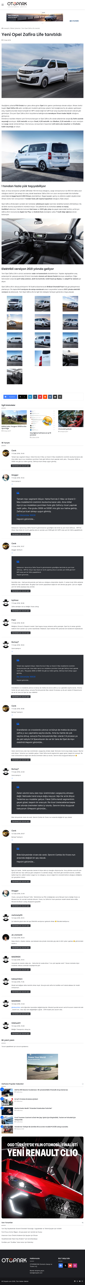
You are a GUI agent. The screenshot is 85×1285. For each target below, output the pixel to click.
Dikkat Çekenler (15, 28)
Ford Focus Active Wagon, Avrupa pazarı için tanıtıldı (18, 1232)
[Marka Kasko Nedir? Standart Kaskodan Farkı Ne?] (7, 1111)
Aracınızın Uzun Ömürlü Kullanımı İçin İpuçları (16, 1235)
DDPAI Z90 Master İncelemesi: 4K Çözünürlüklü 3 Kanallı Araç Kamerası (41, 1090)
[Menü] (3, 5)
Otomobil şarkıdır (65, 429)
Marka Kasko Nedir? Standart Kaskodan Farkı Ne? (33, 1108)
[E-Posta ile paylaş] (55, 397)
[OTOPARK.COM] (17, 4)
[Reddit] (45, 397)
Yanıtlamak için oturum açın (20, 466)
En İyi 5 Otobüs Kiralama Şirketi (26, 1099)
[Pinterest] (40, 397)
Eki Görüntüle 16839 (26, 515)
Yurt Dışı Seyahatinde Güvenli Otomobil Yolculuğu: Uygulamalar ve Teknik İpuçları (28, 1228)
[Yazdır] (60, 397)
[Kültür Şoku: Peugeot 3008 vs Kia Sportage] (14, 417)
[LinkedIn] (30, 397)
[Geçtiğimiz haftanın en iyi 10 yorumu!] (42, 420)
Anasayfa (6, 28)
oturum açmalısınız (22, 1046)
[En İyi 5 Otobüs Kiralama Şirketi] (7, 1102)
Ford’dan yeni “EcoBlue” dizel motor (13, 1242)
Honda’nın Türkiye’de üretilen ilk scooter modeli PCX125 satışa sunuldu (41, 1127)
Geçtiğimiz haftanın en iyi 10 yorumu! (40, 434)
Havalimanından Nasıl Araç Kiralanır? (13, 1239)
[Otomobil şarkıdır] (70, 418)
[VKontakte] (50, 397)
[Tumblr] (35, 397)
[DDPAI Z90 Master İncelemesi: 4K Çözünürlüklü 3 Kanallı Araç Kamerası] (7, 1093)
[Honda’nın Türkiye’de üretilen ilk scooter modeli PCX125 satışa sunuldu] (7, 1129)
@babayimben (16, 1007)
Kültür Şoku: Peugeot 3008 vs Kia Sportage (14, 427)
